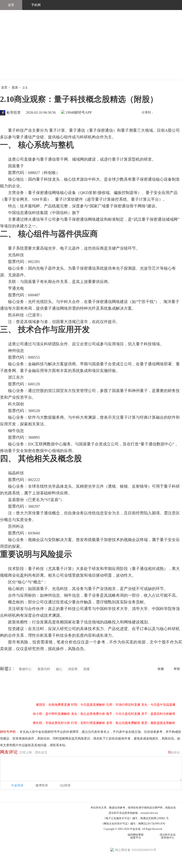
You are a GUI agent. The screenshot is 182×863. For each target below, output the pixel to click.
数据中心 (25, 669)
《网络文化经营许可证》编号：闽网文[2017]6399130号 (133, 823)
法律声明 (157, 807)
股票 (15, 87)
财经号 (12, 49)
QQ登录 (65, 785)
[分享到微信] (168, 113)
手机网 (36, 5)
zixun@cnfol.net (149, 812)
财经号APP (83, 112)
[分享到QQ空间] (178, 113)
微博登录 (42, 785)
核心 (59, 669)
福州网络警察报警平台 (136, 836)
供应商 (72, 669)
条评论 (174, 752)
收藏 (161, 669)
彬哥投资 (13, 112)
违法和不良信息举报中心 (168, 836)
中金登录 (17, 785)
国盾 (86, 669)
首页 (11, 5)
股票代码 (44, 669)
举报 (177, 669)
